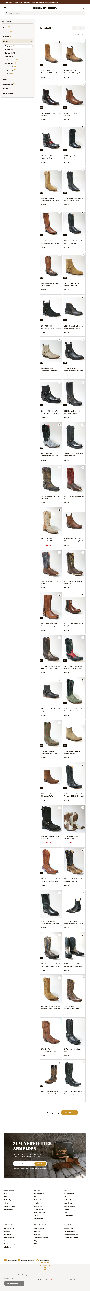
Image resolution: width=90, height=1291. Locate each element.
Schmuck (7, 1231)
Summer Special (69, 1206)
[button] (84, 8)
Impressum (7, 1275)
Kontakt (37, 1235)
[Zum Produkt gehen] (51, 60)
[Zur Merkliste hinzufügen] (59, 42)
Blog (35, 1241)
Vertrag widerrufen (14, 1283)
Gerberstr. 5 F (68, 1228)
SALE (36, 1215)
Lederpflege (8, 1200)
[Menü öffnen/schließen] (5, 8)
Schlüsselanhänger (10, 1244)
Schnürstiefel (38, 1209)
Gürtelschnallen (9, 1228)
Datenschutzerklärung (20, 1275)
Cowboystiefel (39, 1194)
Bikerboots (37, 1197)
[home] (45, 8)
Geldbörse (7, 1235)
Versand (6, 1278)
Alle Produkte (8, 1209)
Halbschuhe (38, 1200)
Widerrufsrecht (39, 1228)
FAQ (35, 1244)
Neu (5, 1194)
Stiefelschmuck (9, 1238)
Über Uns (37, 1231)
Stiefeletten (38, 1206)
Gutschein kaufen (9, 1206)
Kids (5, 1197)
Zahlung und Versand (41, 1238)
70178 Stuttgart (69, 1231)
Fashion (66, 1209)
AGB (13, 1278)
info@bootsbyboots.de (71, 1235)
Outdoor (37, 1203)
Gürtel (6, 1203)
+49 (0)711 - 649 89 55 (72, 1238)
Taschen (6, 1241)
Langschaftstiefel (40, 1212)
